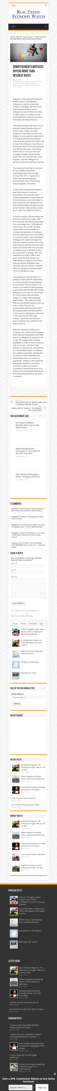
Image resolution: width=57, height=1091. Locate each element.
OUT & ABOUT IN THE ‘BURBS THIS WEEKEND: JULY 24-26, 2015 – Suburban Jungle (28, 545)
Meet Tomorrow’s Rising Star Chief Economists (30, 921)
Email (13, 570)
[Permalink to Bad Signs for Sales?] (15, 675)
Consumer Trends (36, 82)
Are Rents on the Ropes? (30, 662)
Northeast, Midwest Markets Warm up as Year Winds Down (27, 425)
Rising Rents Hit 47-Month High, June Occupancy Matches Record (31, 402)
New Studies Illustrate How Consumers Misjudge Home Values (31, 1046)
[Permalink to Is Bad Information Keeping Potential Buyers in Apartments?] (13, 1067)
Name (13, 563)
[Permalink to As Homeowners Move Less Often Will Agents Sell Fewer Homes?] (15, 643)
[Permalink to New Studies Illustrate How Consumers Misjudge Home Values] (13, 1046)
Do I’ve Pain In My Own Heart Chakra (25, 805)
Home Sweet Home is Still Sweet (33, 854)
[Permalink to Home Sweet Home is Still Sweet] (15, 857)
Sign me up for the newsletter (22, 616)
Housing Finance (24, 85)
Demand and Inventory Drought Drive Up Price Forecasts (30, 993)
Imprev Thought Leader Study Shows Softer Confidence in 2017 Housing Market (32, 631)
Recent (23, 624)
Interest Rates (35, 85)
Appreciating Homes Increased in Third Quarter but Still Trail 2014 (28, 451)
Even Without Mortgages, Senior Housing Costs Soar (28, 475)
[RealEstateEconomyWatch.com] (28, 17)
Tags (41, 624)
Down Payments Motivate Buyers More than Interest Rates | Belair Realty (28, 510)
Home (12, 37)
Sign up (42, 1087)
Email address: (18, 694)
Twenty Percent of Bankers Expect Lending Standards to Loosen (25, 1035)
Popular (15, 624)
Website (14, 577)
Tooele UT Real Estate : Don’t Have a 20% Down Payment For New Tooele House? (28, 535)
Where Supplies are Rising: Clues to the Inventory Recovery (31, 981)
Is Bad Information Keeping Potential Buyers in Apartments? (31, 1066)
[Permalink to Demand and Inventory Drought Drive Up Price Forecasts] (15, 790)
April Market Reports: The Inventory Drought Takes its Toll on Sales (33, 767)
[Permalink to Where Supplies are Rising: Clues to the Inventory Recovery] (15, 779)
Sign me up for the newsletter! (26, 611)
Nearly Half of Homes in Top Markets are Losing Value (27, 408)
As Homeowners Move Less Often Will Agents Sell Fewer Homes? (31, 642)
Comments (33, 624)
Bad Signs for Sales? (29, 673)
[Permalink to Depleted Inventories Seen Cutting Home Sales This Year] (15, 868)
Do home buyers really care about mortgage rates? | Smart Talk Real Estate (28, 526)
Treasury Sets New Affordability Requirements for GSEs (24, 1026)
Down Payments (18, 83)
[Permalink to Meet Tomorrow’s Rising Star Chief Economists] (15, 654)
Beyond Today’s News (24, 37)
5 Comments (17, 87)
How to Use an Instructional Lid (23, 798)
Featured (28, 83)
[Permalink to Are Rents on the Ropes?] (15, 664)
